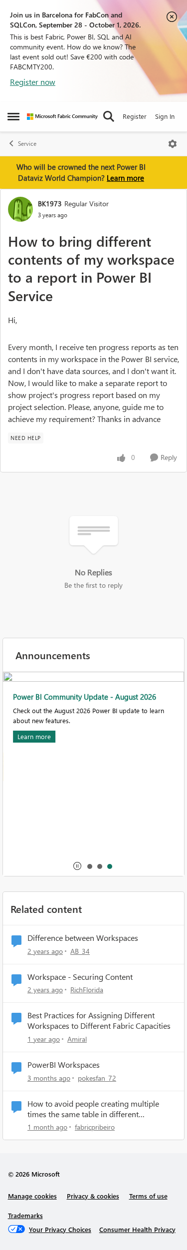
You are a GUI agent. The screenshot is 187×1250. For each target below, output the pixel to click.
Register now (32, 81)
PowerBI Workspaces (63, 1065)
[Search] (109, 116)
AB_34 (80, 951)
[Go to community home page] (62, 116)
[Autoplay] (77, 866)
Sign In (165, 116)
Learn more (125, 178)
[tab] (89, 866)
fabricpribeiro (95, 1127)
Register (135, 116)
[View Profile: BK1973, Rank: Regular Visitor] (20, 209)
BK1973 (50, 203)
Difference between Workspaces (82, 938)
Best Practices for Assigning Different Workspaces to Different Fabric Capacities (99, 1020)
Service (27, 143)
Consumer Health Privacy (137, 1229)
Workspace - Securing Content (80, 977)
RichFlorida (86, 989)
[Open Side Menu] (13, 116)
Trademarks (25, 1215)
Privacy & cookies (93, 1196)
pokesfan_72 (97, 1078)
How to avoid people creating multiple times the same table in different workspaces (93, 1109)
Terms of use (148, 1196)
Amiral (77, 1039)
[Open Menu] (173, 144)
